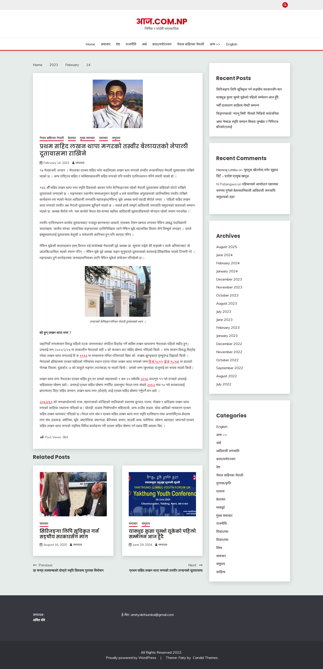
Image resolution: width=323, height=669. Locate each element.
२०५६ (144, 379)
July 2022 (223, 384)
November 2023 (229, 287)
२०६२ (151, 385)
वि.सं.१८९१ (156, 361)
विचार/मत (222, 531)
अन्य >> (215, 44)
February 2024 (228, 263)
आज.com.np (161, 21)
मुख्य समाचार (87, 138)
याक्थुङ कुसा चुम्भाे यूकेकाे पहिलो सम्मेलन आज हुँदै (162, 534)
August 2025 (226, 247)
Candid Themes (205, 657)
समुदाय (116, 138)
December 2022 (229, 344)
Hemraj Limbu (227, 170)
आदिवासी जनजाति (227, 451)
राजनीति (131, 44)
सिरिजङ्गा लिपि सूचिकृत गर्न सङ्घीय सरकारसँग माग (69, 534)
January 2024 (227, 271)
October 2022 (227, 360)
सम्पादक (80, 163)
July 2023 (223, 311)
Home (90, 44)
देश (118, 44)
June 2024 (224, 255)
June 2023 (224, 319)
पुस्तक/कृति (223, 483)
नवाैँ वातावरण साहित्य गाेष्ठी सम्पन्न (237, 105)
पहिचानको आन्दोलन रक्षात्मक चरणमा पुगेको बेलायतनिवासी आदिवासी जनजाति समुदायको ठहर (247, 190)
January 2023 (227, 335)
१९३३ (83, 355)
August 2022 (226, 376)
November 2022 (229, 352)
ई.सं (167, 361)
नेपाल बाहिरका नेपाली (190, 44)
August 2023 (226, 303)
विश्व (219, 548)
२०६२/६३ (46, 402)
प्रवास (220, 491)
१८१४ (174, 361)
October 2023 (227, 295)
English (231, 44)
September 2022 (229, 368)
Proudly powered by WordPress (131, 657)
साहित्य (220, 572)
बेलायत (72, 138)
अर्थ (144, 44)
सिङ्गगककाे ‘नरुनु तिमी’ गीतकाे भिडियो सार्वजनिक (247, 113)
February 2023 (228, 327)
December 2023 (229, 279)
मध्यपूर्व (220, 507)
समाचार (106, 44)
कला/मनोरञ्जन (161, 44)
